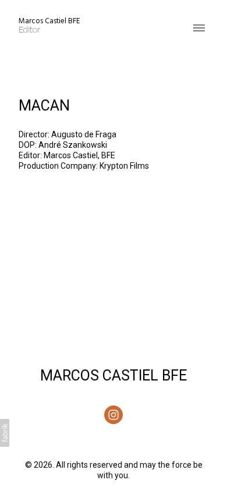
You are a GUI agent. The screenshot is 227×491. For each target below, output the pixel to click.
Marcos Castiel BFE (113, 375)
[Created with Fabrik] (4, 433)
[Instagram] (113, 414)
